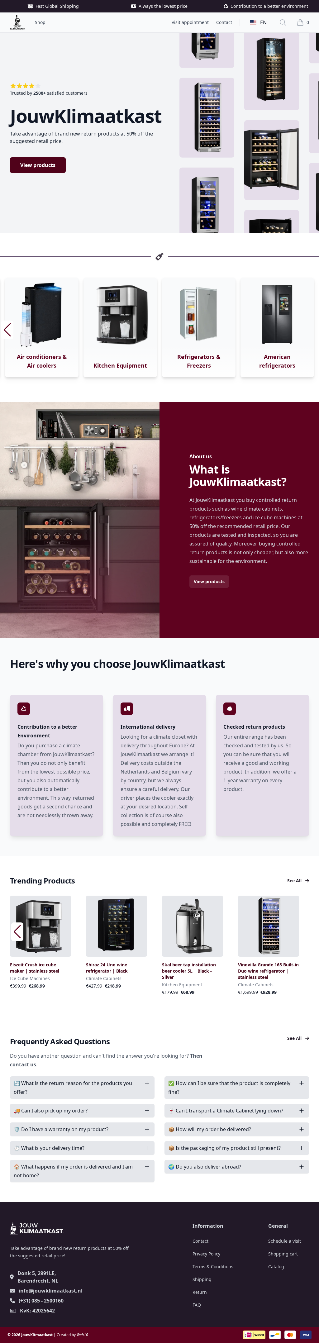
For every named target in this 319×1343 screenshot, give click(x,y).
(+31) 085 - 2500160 (41, 1300)
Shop (40, 22)
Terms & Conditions (213, 1266)
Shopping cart (283, 1254)
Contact (224, 22)
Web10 (82, 1334)
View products (37, 165)
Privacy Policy (206, 1254)
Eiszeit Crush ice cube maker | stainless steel (110, 968)
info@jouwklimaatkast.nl (51, 1290)
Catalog (276, 1266)
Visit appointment (190, 22)
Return (200, 1292)
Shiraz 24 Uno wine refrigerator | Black (183, 968)
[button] (311, 330)
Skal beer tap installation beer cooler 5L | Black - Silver (265, 971)
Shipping (202, 1279)
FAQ (197, 1305)
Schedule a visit (284, 1241)
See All (295, 880)
